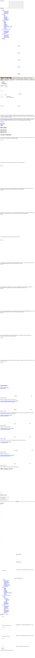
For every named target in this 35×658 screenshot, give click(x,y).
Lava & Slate (6, 25)
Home (3, 81)
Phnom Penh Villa (3, 388)
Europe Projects (6, 606)
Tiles (4, 597)
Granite (5, 21)
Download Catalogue (7, 584)
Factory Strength (6, 36)
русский (19, 59)
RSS (3, 648)
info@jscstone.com (19, 578)
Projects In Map (6, 13)
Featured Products (6, 19)
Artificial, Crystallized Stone (8, 26)
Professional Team (6, 37)
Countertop (7, 599)
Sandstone (5, 591)
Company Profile (6, 34)
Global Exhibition (6, 31)
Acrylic (5, 27)
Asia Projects (6, 12)
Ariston (1, 125)
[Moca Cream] (17, 123)
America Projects (6, 11)
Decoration (5, 17)
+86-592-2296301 (18, 554)
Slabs (5, 15)
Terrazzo (5, 28)
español (19, 52)
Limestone (5, 24)
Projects (3, 82)
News (5, 609)
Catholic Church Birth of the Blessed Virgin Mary (7, 401)
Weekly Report (6, 32)
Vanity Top (7, 600)
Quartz (5, 23)
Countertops (6, 16)
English (19, 45)
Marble (5, 22)
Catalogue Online (6, 585)
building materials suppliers (8, 119)
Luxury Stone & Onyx (7, 595)
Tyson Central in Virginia (4, 442)
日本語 (19, 66)
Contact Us (5, 583)
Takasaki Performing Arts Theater (5, 429)
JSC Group (2, 650)
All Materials (6, 586)
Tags (3, 647)
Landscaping (6, 18)
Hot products (6, 604)
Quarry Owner (6, 35)
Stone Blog (5, 33)
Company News (6, 30)
